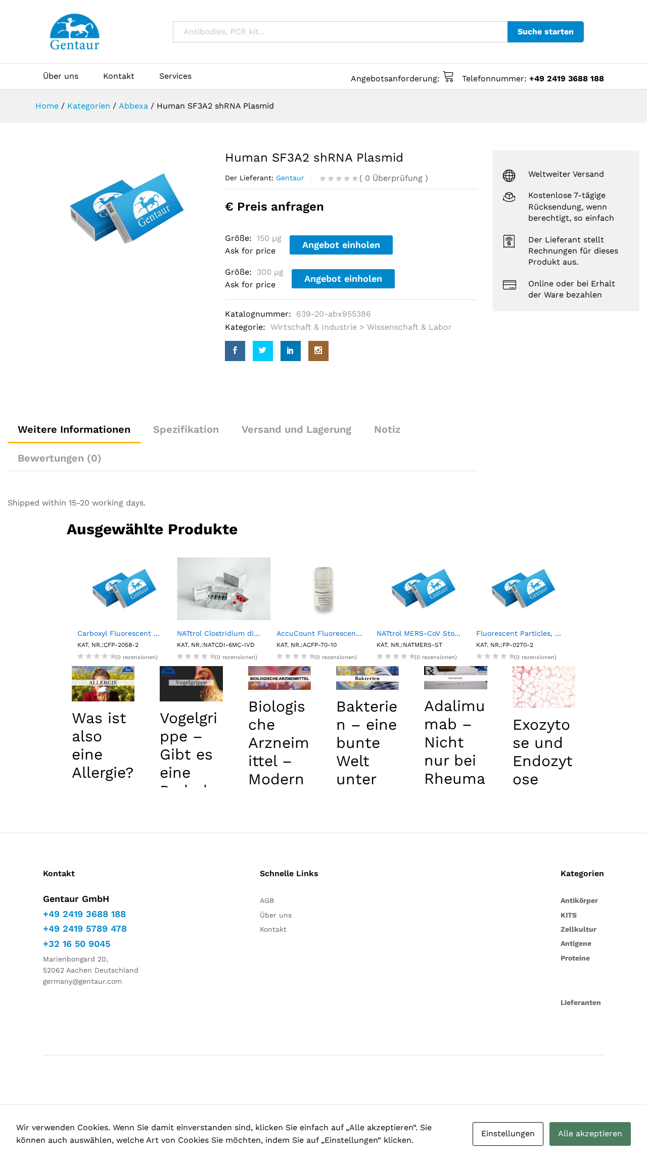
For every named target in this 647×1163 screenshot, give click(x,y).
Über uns (60, 76)
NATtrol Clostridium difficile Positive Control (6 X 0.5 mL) (223, 633)
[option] (126, 208)
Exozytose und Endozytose (543, 752)
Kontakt (118, 76)
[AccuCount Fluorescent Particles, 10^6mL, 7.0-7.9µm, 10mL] (323, 588)
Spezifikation (186, 429)
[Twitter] (263, 351)
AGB (267, 900)
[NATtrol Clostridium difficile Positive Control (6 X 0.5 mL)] (223, 588)
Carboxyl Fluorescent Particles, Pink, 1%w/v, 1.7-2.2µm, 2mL (124, 633)
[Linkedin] (291, 351)
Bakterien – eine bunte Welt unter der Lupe (366, 760)
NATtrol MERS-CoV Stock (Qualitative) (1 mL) (423, 633)
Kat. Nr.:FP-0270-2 (504, 644)
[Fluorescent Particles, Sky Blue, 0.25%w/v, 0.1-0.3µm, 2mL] (523, 588)
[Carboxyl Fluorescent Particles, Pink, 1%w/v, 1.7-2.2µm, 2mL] (124, 588)
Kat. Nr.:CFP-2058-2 (107, 644)
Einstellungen (508, 1133)
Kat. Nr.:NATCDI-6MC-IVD (216, 644)
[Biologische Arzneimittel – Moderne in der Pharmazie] (279, 678)
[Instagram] (318, 351)
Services (175, 76)
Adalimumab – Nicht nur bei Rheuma (454, 742)
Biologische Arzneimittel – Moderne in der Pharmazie (278, 769)
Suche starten (546, 31)
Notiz (387, 429)
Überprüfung (393, 178)
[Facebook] (235, 351)
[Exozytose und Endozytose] (544, 687)
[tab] (60, 458)
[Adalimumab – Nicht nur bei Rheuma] (455, 677)
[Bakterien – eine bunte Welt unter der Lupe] (367, 678)
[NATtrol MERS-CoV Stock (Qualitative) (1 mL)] (423, 588)
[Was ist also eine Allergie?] (103, 683)
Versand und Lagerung (296, 429)
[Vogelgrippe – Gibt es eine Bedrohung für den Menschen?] (191, 683)
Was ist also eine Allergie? (102, 745)
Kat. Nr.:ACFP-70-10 (306, 644)
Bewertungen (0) (60, 458)
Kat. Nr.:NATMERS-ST (409, 644)
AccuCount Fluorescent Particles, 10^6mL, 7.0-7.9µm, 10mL (323, 633)
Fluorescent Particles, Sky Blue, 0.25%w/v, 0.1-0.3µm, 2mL (523, 633)
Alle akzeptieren (590, 1133)
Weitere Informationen (74, 429)
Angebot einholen (341, 244)
